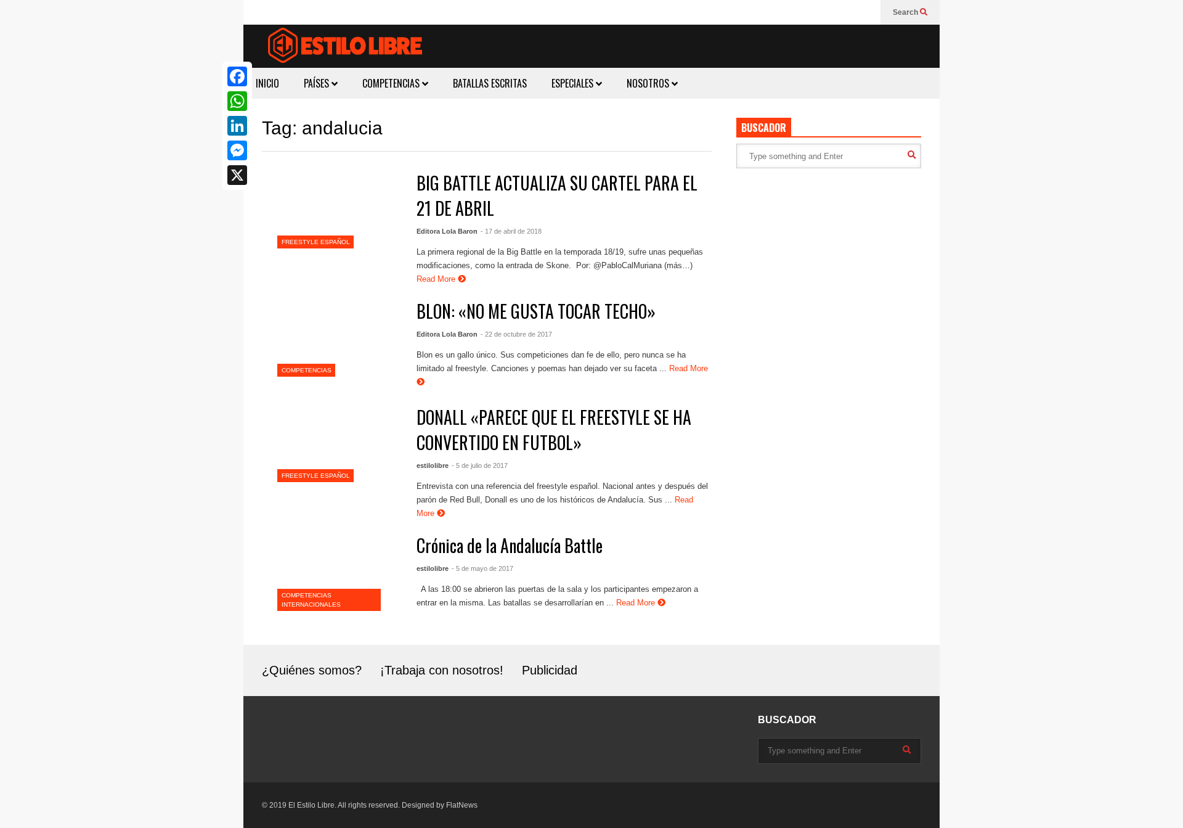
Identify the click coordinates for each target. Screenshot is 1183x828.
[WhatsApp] (237, 101)
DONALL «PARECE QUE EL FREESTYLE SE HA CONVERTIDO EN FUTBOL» (554, 429)
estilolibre (433, 465)
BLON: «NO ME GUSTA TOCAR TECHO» (536, 311)
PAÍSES (317, 83)
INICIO (267, 83)
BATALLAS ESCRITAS (490, 83)
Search (906, 12)
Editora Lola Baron (447, 231)
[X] (237, 175)
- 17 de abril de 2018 (511, 231)
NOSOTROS (649, 83)
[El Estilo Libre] (345, 47)
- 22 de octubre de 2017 (516, 334)
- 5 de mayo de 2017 (482, 568)
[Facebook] (237, 76)
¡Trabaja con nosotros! (441, 670)
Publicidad (549, 670)
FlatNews (462, 805)
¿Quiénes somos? (312, 670)
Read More (437, 279)
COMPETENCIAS (392, 83)
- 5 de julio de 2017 (480, 465)
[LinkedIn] (237, 125)
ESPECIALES (573, 83)
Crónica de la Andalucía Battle (510, 545)
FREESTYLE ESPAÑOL (316, 242)
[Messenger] (237, 150)
